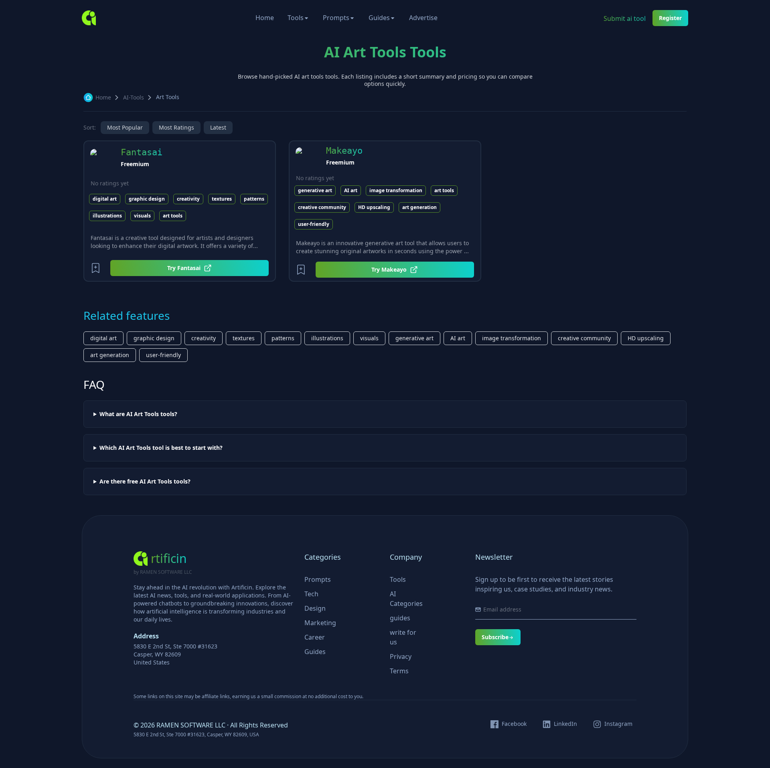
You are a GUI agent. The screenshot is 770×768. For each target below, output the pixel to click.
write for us (403, 637)
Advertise (423, 17)
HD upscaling (374, 207)
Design (315, 608)
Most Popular (125, 127)
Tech (311, 593)
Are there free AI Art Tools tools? (144, 481)
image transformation (395, 190)
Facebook (514, 723)
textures (222, 198)
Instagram (618, 723)
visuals (142, 215)
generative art (315, 190)
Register (670, 18)
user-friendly (313, 224)
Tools (296, 17)
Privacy (400, 656)
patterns (254, 198)
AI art (350, 190)
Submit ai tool (625, 18)
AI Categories (406, 598)
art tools (172, 215)
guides (400, 618)
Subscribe (495, 637)
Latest (218, 127)
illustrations (107, 215)
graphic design (147, 198)
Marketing (320, 622)
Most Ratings (176, 127)
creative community (322, 207)
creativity (188, 198)
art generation (419, 207)
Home (264, 17)
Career (314, 637)
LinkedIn (565, 723)
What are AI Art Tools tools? (138, 414)
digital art (105, 198)
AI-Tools (133, 97)
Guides (379, 17)
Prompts (336, 17)
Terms (399, 670)
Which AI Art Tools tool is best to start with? (161, 447)
